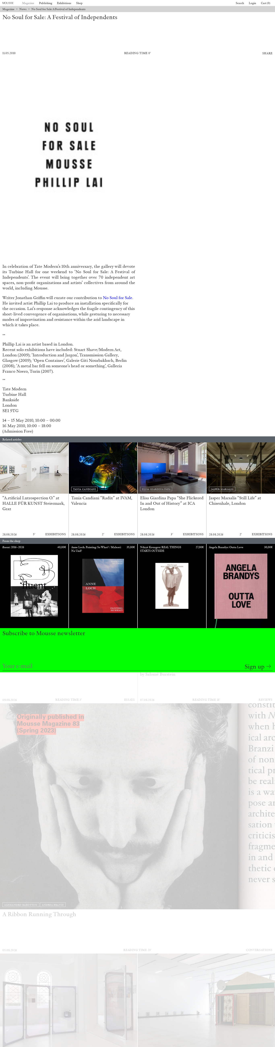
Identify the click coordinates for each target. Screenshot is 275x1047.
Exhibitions (64, 3)
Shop (79, 3)
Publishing (45, 3)
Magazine (28, 3)
